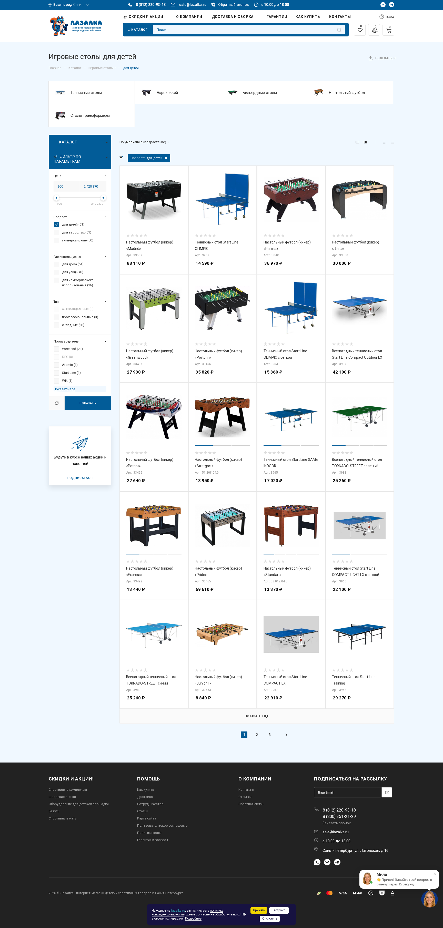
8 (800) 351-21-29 (339, 816)
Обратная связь (251, 804)
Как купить (145, 790)
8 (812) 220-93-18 (151, 5)
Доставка (145, 797)
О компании (254, 779)
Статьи (142, 811)
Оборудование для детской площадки (79, 804)
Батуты (54, 811)
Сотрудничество (150, 804)
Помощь (148, 779)
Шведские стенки (62, 797)
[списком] (392, 142)
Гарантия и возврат (152, 840)
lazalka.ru (178, 910)
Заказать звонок (337, 823)
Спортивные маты (63, 818)
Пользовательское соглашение (162, 825)
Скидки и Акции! (71, 779)
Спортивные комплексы (68, 790)
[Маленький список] (357, 142)
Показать (87, 403)
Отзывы (244, 797)
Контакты (246, 790)
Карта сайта (146, 818)
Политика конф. (149, 833)
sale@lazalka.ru (192, 5)
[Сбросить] (57, 403)
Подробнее (193, 918)
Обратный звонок (233, 5)
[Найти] (339, 29)
